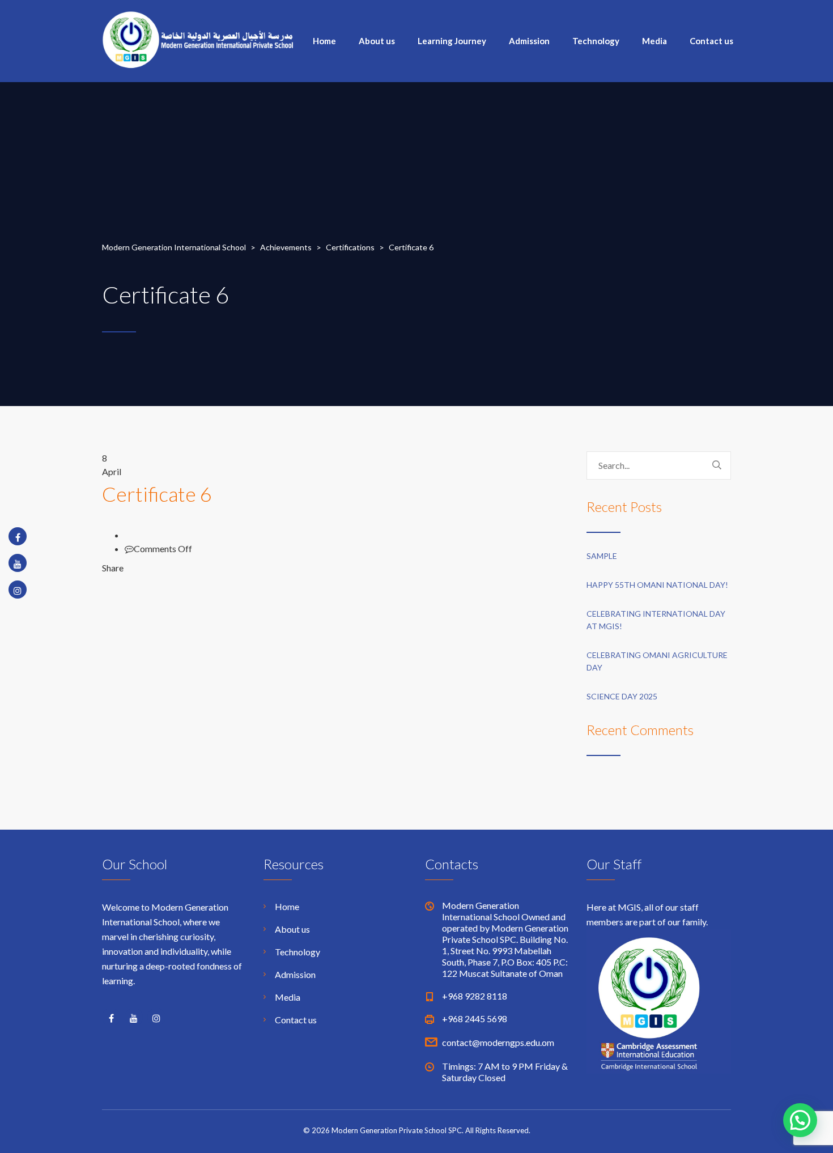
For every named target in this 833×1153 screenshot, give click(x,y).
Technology (595, 41)
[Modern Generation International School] (198, 38)
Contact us (711, 41)
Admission (529, 41)
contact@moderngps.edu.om (498, 1042)
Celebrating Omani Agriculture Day (657, 661)
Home (324, 41)
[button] (800, 1120)
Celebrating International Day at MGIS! (655, 620)
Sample (601, 556)
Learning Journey (452, 41)
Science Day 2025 (621, 696)
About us (377, 41)
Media (654, 41)
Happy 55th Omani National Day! (657, 585)
